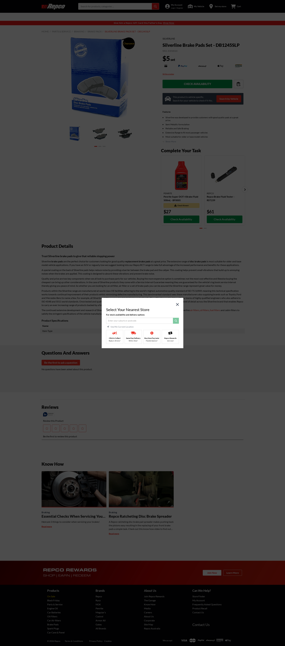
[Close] (177, 304)
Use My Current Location (122, 327)
